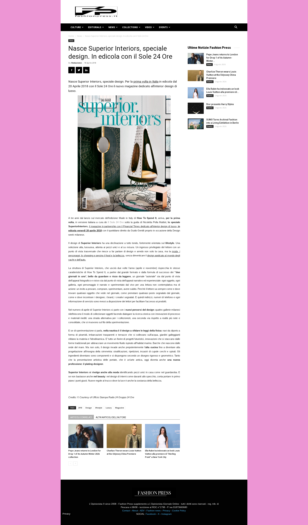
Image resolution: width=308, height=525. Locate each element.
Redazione (76, 63)
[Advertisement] (212, 185)
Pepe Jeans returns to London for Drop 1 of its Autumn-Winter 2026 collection (84, 453)
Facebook (151, 514)
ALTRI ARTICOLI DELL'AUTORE (111, 417)
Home (71, 36)
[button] (236, 27)
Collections (130, 27)
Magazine (119, 407)
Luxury (109, 407)
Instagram (166, 514)
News (111, 27)
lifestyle (98, 407)
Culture (76, 27)
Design (89, 407)
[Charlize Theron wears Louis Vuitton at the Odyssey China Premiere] (124, 436)
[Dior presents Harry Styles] (196, 108)
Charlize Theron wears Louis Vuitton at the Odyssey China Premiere (221, 74)
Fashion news (153, 510)
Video (148, 27)
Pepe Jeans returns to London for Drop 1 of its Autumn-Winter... (222, 57)
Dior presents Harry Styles (220, 104)
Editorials (94, 27)
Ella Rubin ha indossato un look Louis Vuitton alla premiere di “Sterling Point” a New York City (162, 453)
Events (163, 27)
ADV (142, 510)
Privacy (166, 510)
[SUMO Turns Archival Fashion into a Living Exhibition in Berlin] (196, 123)
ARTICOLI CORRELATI (81, 417)
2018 (80, 407)
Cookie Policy (179, 510)
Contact (126, 510)
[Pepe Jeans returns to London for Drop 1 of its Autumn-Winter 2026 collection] (85, 436)
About (135, 510)
